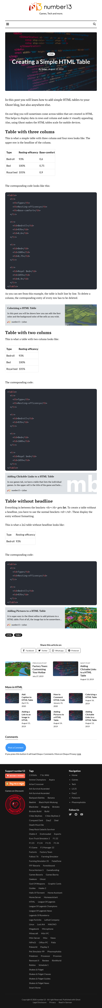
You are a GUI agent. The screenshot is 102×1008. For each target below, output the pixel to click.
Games (75, 779)
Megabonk (34, 929)
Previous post (40, 663)
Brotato (56, 806)
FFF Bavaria (34, 865)
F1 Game (33, 847)
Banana (51, 797)
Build (46, 811)
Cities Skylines (35, 815)
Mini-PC (45, 933)
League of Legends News (40, 910)
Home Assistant (55, 892)
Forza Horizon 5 (36, 870)
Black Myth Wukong (48, 802)
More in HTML (13, 687)
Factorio (33, 852)
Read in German (65, 1002)
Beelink (32, 802)
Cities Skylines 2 (52, 815)
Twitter (45, 650)
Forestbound (49, 865)
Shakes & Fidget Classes (40, 974)
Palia (53, 942)
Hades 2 (42, 888)
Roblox (32, 965)
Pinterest (75, 650)
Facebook (30, 650)
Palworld (33, 947)
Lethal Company (51, 919)
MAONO (52, 924)
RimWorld (56, 960)
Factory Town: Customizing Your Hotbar (40, 669)
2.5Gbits (33, 775)
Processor (45, 956)
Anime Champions (37, 779)
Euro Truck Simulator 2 (39, 838)
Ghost (43, 879)
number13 (41, 999)
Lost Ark (41, 924)
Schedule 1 (43, 965)
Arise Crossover (36, 784)
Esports (57, 834)
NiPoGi (32, 942)
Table (18, 635)
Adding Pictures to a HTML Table (59, 715)
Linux (31, 924)
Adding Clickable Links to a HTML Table (88, 671)
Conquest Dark (36, 820)
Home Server (35, 897)
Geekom (33, 879)
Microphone (47, 929)
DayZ (48, 820)
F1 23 (31, 843)
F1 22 (55, 838)
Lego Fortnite (35, 919)
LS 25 (74, 788)
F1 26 (56, 843)
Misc (45, 938)
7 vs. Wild (44, 775)
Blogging (45, 806)
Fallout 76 (33, 856)
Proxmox (57, 956)
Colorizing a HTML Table (91, 695)
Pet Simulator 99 (36, 951)
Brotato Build (35, 811)
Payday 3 (44, 947)
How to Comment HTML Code (59, 697)
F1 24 (39, 843)
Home (74, 775)
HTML (51, 54)
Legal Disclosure (39, 1002)
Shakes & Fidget (36, 969)
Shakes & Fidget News (39, 983)
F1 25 (48, 843)
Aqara (52, 779)
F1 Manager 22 (47, 847)
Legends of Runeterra (39, 915)
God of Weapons (37, 883)
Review (45, 960)
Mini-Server (34, 938)
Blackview (33, 806)
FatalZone (56, 861)
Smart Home (35, 987)
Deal (56, 820)
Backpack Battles (37, 797)
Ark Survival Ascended (39, 788)
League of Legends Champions (43, 906)
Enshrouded (45, 834)
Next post (85, 663)
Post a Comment (15, 747)
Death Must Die (36, 825)
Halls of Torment (37, 892)
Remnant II (34, 960)
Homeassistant (51, 897)
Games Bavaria (36, 874)
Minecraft (33, 933)
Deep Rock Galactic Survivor (42, 829)
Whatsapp (59, 650)
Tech (74, 784)
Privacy (52, 1002)
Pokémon (33, 956)
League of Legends (46, 901)
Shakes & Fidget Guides (39, 978)
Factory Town (46, 852)
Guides (32, 888)
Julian (43, 69)
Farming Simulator (49, 856)
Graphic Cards (54, 883)
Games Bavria (52, 874)
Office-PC (43, 942)
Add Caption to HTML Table (27, 697)
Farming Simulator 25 (39, 861)
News (53, 938)
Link (79, 754)
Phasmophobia (54, 951)
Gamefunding (53, 870)
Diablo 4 (33, 834)
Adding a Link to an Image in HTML (26, 715)
